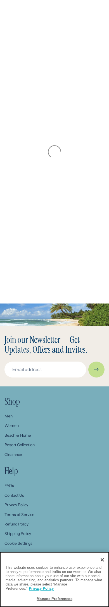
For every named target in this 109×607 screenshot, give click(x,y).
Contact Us (14, 495)
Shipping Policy (17, 533)
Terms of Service (19, 514)
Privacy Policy (16, 504)
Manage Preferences (54, 599)
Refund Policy (16, 524)
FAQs (9, 485)
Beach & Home (17, 435)
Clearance (13, 454)
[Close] (102, 560)
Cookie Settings (18, 543)
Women (11, 425)
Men (8, 416)
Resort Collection (19, 444)
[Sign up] (96, 370)
